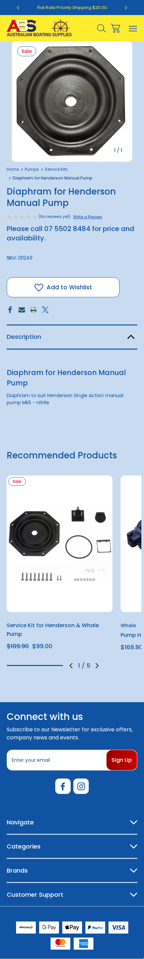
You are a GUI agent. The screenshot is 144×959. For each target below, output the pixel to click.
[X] (45, 309)
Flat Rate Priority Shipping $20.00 (72, 7)
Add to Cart (60, 603)
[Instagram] (81, 786)
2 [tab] (23, 665)
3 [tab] (35, 665)
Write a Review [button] (87, 217)
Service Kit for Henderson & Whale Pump (53, 629)
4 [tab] (46, 665)
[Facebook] (10, 309)
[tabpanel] (60, 565)
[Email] (21, 309)
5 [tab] (57, 665)
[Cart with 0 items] (115, 28)
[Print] (33, 309)
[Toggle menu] (133, 28)
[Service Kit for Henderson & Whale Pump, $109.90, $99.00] (60, 543)
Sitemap (107, 913)
